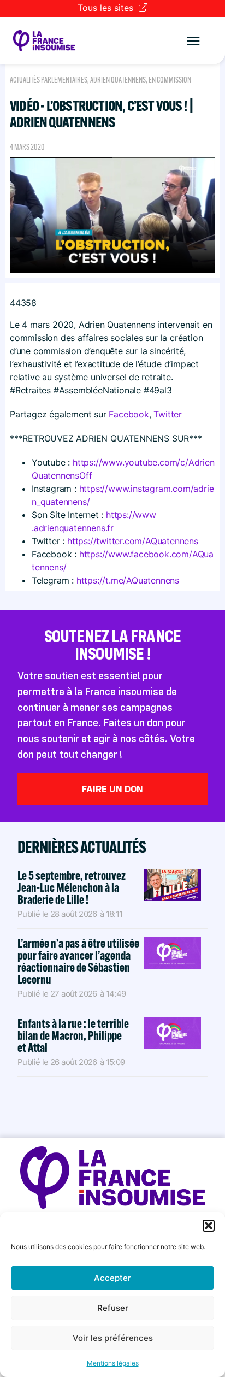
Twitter (167, 414)
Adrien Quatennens (118, 80)
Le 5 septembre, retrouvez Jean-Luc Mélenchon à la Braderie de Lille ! (71, 887)
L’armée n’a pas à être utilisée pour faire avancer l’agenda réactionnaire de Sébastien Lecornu (78, 961)
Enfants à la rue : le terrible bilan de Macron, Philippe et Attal (73, 1035)
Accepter (112, 1278)
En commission (170, 80)
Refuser (112, 1308)
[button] (208, 1225)
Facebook (129, 414)
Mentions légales (113, 1363)
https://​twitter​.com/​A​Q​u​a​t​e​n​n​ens (132, 541)
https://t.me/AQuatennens (127, 580)
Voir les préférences (113, 1338)
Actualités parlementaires (48, 80)
